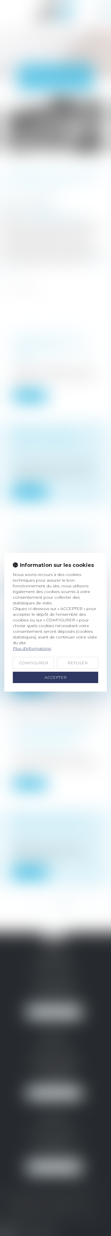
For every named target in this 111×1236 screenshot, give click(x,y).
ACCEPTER (55, 677)
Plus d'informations (32, 648)
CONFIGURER (33, 662)
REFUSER (77, 662)
